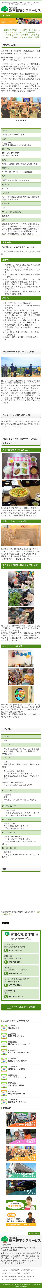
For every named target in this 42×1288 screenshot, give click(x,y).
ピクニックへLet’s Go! (17, 1102)
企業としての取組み (9, 1276)
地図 (37, 37)
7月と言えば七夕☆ (16, 1036)
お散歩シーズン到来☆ (17, 1061)
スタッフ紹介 (27, 37)
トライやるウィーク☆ (17, 1077)
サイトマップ (25, 1279)
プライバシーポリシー (10, 1279)
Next (38, 108)
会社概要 (27, 1273)
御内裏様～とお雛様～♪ (18, 1069)
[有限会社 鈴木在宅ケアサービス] (21, 12)
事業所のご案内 (10, 30)
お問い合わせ (32, 1276)
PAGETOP (34, 1234)
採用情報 (18, 1273)
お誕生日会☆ (13, 1028)
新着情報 (22, 1276)
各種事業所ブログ (28, 1270)
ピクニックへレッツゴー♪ (19, 1053)
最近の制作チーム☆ (16, 1094)
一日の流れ (14, 37)
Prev (4, 108)
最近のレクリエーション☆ (19, 1044)
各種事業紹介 (15, 1270)
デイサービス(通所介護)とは (25, 32)
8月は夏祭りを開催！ (17, 1085)
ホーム (5, 1270)
